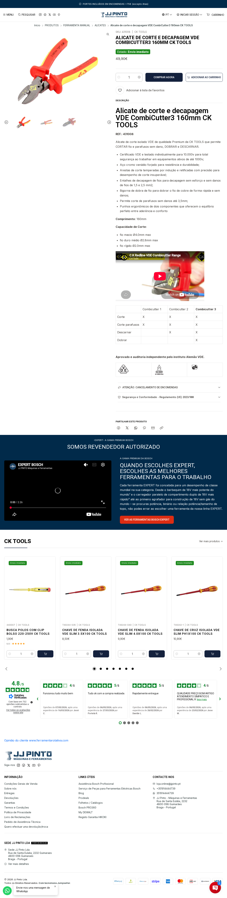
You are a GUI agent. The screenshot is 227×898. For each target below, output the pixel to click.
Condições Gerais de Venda (20, 783)
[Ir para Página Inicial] (113, 14)
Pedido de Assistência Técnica (22, 821)
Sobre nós (10, 788)
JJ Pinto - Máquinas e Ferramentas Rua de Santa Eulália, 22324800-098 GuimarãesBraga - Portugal (177, 802)
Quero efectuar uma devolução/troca (26, 826)
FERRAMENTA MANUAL (76, 25)
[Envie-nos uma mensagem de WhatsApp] (7, 890)
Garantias (9, 802)
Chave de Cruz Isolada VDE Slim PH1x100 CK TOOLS (197, 631)
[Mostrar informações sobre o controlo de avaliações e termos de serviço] (31, 702)
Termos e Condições (16, 807)
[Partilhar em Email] (153, 428)
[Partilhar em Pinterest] (144, 428)
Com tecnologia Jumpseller (54, 883)
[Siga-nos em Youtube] (54, 14)
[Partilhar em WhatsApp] (136, 428)
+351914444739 (166, 788)
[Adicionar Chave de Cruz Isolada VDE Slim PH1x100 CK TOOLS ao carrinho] (212, 653)
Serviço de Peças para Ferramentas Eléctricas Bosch (109, 788)
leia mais (202, 699)
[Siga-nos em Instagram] (40, 14)
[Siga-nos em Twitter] (49, 14)
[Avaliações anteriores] (37, 699)
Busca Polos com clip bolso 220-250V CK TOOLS (28, 631)
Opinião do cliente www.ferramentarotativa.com (36, 740)
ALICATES (100, 25)
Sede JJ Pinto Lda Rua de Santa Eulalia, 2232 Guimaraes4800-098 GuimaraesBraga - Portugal (30, 854)
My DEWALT (86, 812)
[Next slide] (108, 122)
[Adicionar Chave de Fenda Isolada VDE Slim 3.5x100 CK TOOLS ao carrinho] (101, 653)
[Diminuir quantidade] (119, 77)
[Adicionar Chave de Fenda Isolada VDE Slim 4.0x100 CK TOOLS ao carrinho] (157, 653)
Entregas (9, 793)
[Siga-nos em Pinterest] (58, 14)
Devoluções (11, 797)
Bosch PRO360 (87, 807)
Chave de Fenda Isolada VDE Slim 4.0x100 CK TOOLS (140, 631)
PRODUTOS (52, 25)
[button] (94, 669)
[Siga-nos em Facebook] (45, 14)
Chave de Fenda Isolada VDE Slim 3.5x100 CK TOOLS (84, 631)
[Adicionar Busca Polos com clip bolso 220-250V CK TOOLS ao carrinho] (45, 653)
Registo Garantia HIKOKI (92, 817)
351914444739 (165, 793)
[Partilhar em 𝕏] (127, 428)
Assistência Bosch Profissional (96, 783)
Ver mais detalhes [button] (18, 863)
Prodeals (84, 797)
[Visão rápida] (49, 589)
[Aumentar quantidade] (139, 77)
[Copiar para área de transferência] (161, 428)
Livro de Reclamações (17, 817)
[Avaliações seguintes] (219, 699)
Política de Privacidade (17, 812)
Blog (81, 793)
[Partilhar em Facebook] (118, 428)
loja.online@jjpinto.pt (169, 783)
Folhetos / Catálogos (91, 802)
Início (37, 25)
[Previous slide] (7, 122)
